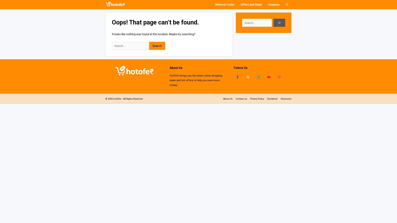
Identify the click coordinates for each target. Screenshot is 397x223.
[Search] (279, 23)
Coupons (273, 4)
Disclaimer (272, 98)
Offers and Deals (251, 4)
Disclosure (286, 98)
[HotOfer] (116, 4)
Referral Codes (224, 4)
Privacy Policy (257, 98)
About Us (228, 98)
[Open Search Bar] (287, 4)
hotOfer (117, 98)
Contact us (241, 98)
